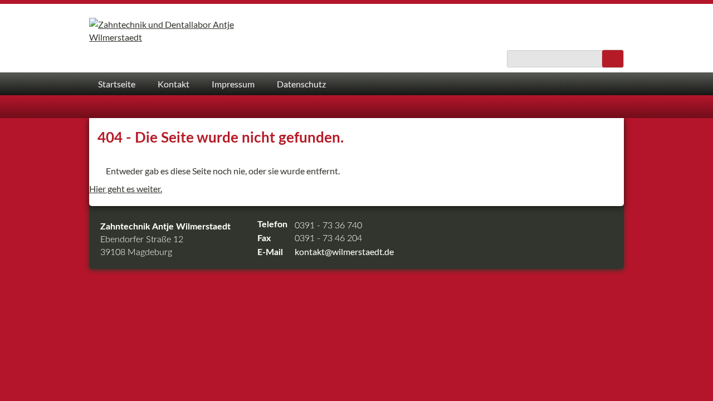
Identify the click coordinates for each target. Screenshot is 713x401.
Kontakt (173, 84)
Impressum (233, 84)
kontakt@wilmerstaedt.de (344, 251)
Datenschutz (301, 84)
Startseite (116, 84)
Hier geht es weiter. (125, 188)
